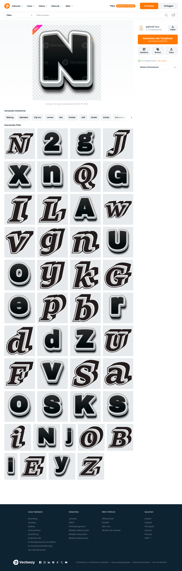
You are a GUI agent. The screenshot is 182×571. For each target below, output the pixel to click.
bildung (10, 117)
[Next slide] (129, 117)
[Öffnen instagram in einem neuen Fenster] (45, 562)
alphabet (24, 117)
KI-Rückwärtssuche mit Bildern (42, 542)
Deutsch (148, 530)
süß (83, 117)
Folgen (173, 29)
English (148, 518)
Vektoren (16, 6)
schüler (72, 117)
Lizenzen (73, 518)
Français (148, 534)
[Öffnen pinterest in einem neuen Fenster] (53, 562)
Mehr (68, 6)
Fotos (29, 6)
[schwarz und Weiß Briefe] (19, 143)
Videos (42, 6)
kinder (94, 117)
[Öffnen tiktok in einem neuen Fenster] (57, 562)
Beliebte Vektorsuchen (79, 530)
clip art (37, 117)
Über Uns (106, 526)
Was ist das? (162, 61)
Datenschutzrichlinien (141, 562)
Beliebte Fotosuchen (78, 534)
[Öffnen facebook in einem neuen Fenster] (40, 562)
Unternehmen (34, 530)
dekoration (120, 117)
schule (106, 117)
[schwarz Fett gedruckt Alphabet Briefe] (52, 143)
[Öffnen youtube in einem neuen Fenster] (66, 562)
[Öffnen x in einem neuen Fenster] (62, 562)
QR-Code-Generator (37, 550)
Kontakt (105, 522)
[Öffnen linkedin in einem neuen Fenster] (49, 562)
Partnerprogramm (77, 526)
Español (148, 522)
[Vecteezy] (7, 6)
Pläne (112, 6)
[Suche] (166, 15)
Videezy (31, 526)
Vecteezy (32, 522)
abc (61, 117)
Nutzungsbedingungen (121, 562)
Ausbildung (33, 534)
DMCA (71, 522)
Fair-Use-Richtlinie (159, 562)
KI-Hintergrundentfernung (40, 546)
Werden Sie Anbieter (111, 530)
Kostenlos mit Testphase (158, 39)
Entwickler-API (34, 538)
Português (149, 526)
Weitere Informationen (149, 67)
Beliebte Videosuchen (78, 538)
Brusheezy (32, 518)
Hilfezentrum (108, 518)
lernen (50, 117)
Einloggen (168, 6)
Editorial (55, 6)
